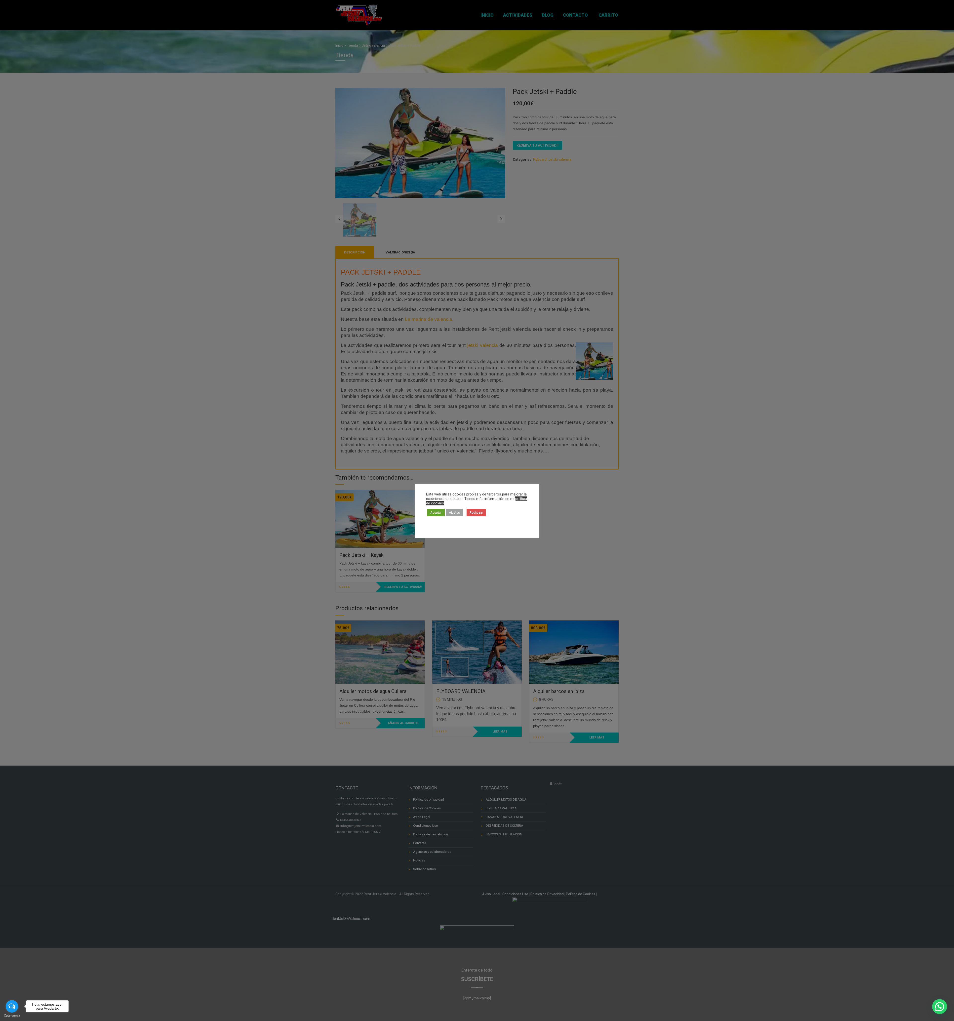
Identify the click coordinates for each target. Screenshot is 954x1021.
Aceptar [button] (436, 512)
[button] (939, 1006)
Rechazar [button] (476, 512)
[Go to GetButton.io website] (12, 1016)
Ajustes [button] (454, 512)
